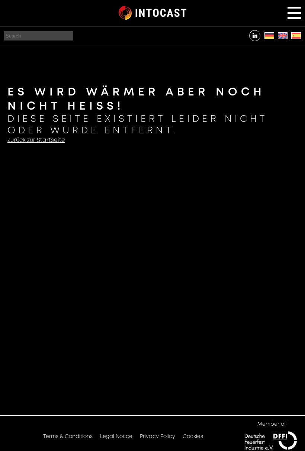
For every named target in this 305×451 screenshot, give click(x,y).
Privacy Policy (157, 436)
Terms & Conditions (68, 436)
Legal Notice (116, 436)
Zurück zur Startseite (36, 140)
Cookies (193, 436)
